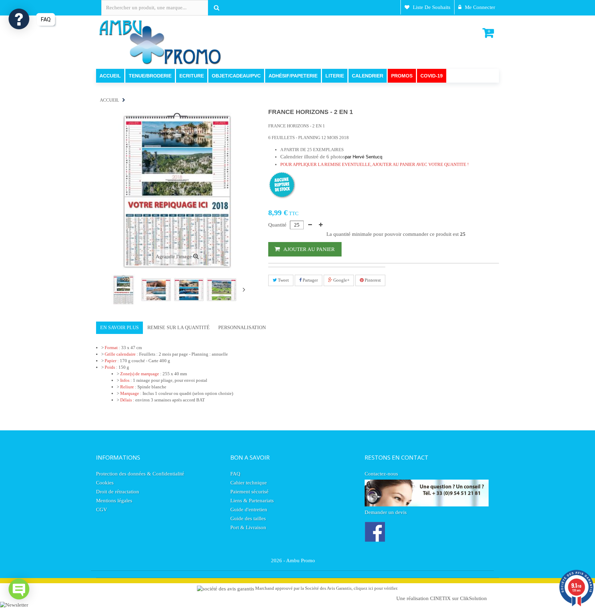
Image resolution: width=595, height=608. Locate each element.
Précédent (101, 290)
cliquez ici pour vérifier (375, 588)
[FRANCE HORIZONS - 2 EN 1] (123, 289)
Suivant (244, 289)
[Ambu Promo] (159, 41)
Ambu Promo (300, 560)
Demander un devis (386, 512)
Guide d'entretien (248, 509)
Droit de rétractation (117, 491)
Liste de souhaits (431, 7)
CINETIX (440, 598)
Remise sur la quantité (178, 327)
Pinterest (372, 280)
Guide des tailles (248, 518)
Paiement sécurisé (249, 491)
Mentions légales (114, 500)
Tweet (283, 280)
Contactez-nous (381, 473)
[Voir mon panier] (489, 33)
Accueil (109, 100)
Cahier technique (248, 482)
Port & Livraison (248, 527)
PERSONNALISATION (242, 327)
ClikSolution (473, 598)
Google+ (340, 280)
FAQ (235, 473)
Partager (310, 280)
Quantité (277, 225)
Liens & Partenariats (252, 500)
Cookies (105, 482)
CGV (101, 509)
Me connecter (480, 7)
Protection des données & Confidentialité (140, 473)
